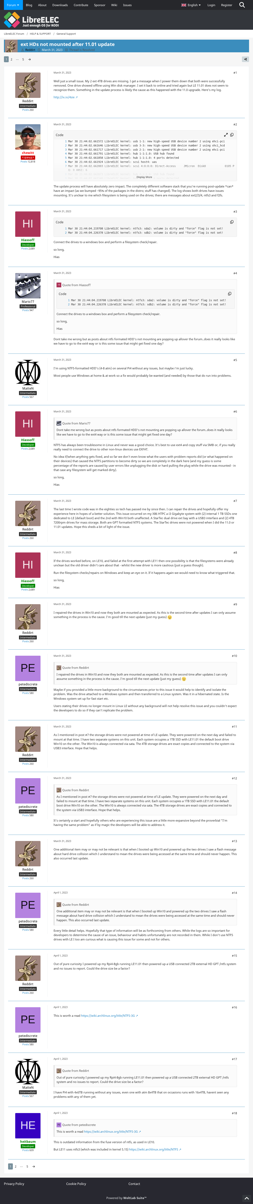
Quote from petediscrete (79, 1125)
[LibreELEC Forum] (126, 20)
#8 (235, 552)
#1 (235, 73)
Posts (25, 110)
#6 (235, 411)
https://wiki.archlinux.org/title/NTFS (153, 1149)
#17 (234, 1059)
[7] (62, 166)
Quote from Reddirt (75, 668)
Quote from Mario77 (76, 423)
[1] (62, 141)
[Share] (245, 59)
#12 (234, 778)
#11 (234, 726)
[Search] (242, 5)
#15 (234, 955)
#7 (235, 501)
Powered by (126, 1198)
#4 (235, 273)
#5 (235, 360)
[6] (62, 162)
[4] (62, 154)
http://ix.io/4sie (64, 97)
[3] (62, 150)
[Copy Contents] (232, 135)
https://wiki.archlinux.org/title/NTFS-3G (108, 1016)
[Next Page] (29, 59)
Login (211, 5)
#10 (234, 656)
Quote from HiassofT (76, 285)
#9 (235, 604)
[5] (62, 158)
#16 (234, 1007)
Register (226, 5)
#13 (234, 841)
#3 (235, 211)
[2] (62, 145)
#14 (234, 893)
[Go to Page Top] (246, 1198)
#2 (235, 124)
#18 (234, 1113)
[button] (191, 5)
